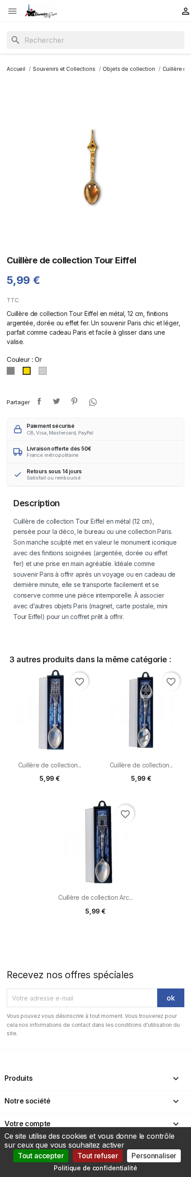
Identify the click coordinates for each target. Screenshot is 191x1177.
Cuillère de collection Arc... (95, 897)
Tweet (56, 401)
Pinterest (74, 401)
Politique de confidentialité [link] (95, 1168)
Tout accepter (41, 1155)
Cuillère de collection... (50, 765)
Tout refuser (97, 1155)
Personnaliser (153, 1155)
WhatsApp (92, 401)
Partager (39, 401)
